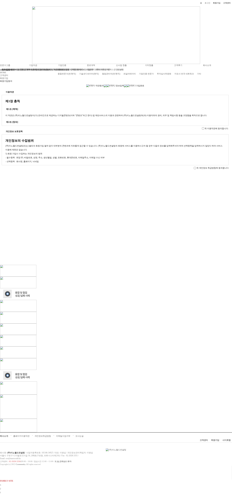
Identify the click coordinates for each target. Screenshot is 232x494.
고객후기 (178, 65)
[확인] (110, 171)
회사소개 (207, 65)
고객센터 (227, 3)
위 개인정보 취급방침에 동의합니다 (213, 168)
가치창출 (149, 65)
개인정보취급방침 (43, 436)
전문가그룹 (5, 65)
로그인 (207, 3)
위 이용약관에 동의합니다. (217, 128)
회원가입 (216, 3)
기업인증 (62, 65)
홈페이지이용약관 (21, 436)
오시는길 (79, 436)
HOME (3, 72)
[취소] (119, 171)
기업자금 (33, 65)
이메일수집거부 (63, 436)
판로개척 (91, 65)
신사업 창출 (121, 65)
